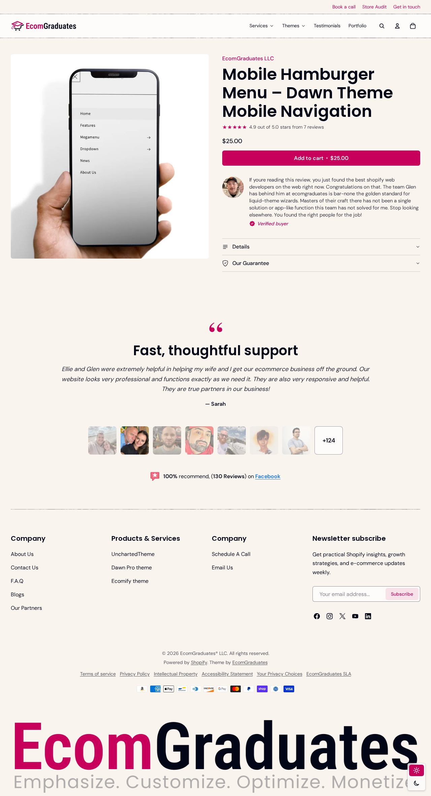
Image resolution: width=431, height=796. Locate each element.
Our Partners (26, 607)
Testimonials (327, 26)
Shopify (199, 662)
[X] (342, 616)
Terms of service (98, 674)
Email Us (222, 567)
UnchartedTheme (133, 554)
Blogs (17, 594)
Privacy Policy (135, 674)
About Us (22, 554)
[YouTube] (355, 616)
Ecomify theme (129, 581)
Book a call (344, 7)
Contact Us (24, 567)
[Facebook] (316, 616)
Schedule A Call (231, 554)
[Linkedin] (368, 616)
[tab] (102, 440)
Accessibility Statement (227, 674)
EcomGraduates (250, 662)
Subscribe (402, 594)
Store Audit (374, 7)
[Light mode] (416, 770)
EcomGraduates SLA (328, 674)
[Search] (381, 26)
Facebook (267, 476)
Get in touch (406, 7)
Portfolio (357, 26)
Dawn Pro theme (131, 567)
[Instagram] (329, 616)
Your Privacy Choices (279, 674)
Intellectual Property (176, 674)
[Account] (397, 26)
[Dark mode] (416, 783)
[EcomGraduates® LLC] (44, 26)
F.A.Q (17, 581)
